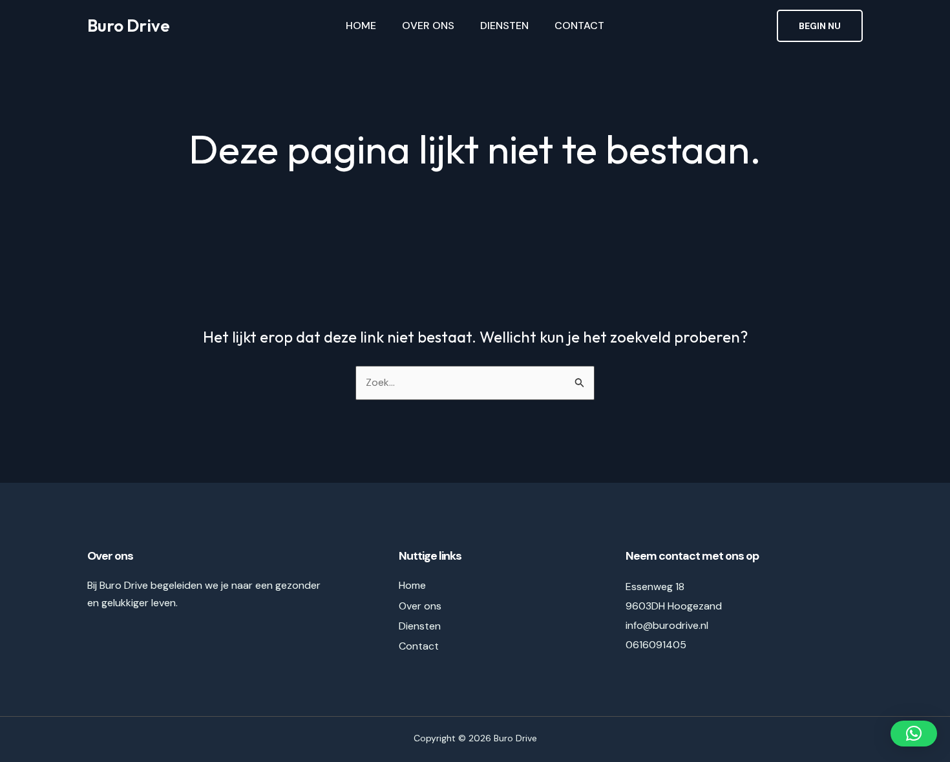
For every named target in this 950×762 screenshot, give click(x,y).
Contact (579, 25)
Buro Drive (128, 25)
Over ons (428, 25)
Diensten (504, 25)
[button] (820, 26)
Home (361, 25)
